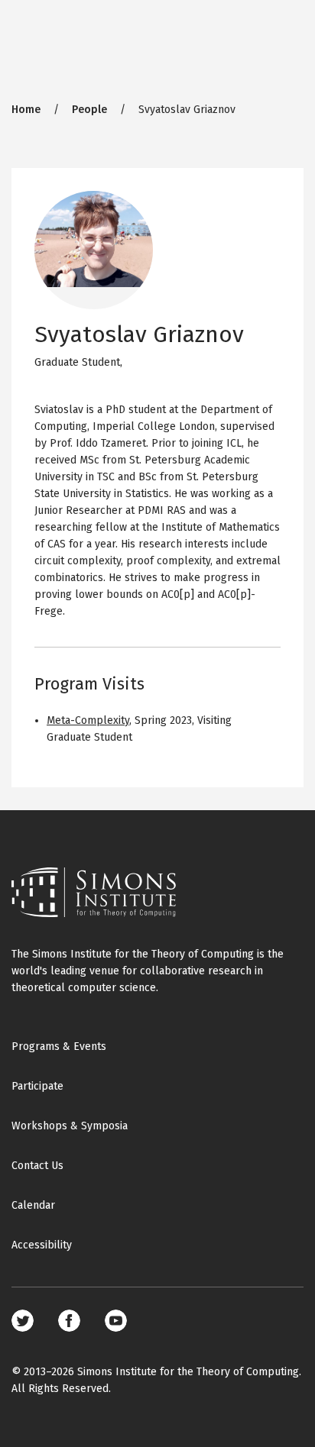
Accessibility (41, 1245)
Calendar (33, 1205)
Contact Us (37, 1165)
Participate (37, 1086)
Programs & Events (58, 1046)
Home (26, 109)
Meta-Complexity (88, 720)
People (89, 109)
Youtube (116, 1321)
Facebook (69, 1321)
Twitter (22, 1321)
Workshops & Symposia (69, 1125)
